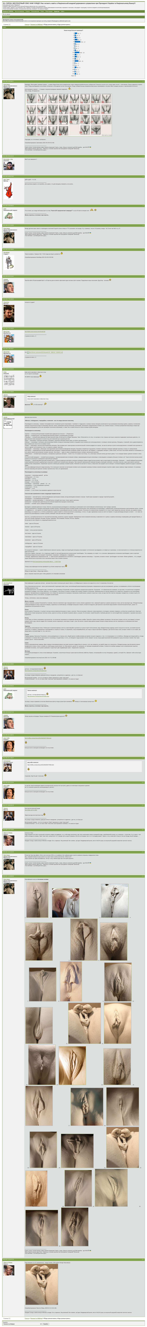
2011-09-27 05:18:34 (8, 299)
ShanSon (6, 302)
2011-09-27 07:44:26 (8, 328)
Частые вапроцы (19, 11)
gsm (5, 209)
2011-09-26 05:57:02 (8, 176)
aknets (6, 395)
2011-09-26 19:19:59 (8, 225)
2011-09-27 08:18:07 (8, 348)
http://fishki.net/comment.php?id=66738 (35, 331)
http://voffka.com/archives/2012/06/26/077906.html (38, 738)
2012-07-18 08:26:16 (8, 805)
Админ (6, 279)
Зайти (62, 11)
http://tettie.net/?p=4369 (31, 810)
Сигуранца (7, 761)
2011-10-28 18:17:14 (8, 712)
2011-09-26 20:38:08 (8, 249)
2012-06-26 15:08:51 (8, 735)
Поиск (42, 11)
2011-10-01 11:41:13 (8, 369)
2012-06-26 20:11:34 (8, 782)
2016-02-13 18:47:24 (8, 1259)
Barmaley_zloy (8, 159)
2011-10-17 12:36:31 (8, 579)
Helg (5, 372)
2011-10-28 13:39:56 (8, 664)
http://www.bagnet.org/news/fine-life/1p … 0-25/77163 (47, 561)
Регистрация (49, 11)
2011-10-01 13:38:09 (8, 391)
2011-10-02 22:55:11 (8, 414)
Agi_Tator (6, 179)
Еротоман (7, 84)
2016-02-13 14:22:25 (8, 852)
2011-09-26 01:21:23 (8, 156)
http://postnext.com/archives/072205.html (35, 670)
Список (28, 11)
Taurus (6, 667)
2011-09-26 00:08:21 (8, 81)
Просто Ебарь (8, 833)
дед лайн (6, 738)
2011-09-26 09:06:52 (8, 205)
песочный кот (8, 583)
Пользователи (35, 11)
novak (5, 417)
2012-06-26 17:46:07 (8, 757)
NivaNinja (6, 252)
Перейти (5, 1322)
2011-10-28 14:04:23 (8, 685)
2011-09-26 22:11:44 (8, 276)
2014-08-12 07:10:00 (8, 829)
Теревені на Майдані (36, 24)
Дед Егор (6, 331)
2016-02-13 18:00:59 (8, 876)
